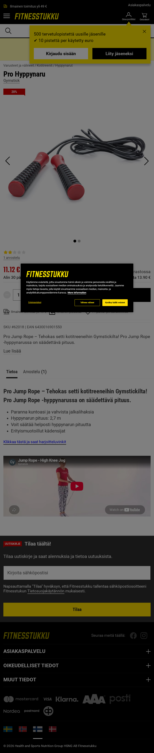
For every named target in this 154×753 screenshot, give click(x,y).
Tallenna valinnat (87, 302)
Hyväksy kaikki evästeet (115, 302)
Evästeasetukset (34, 302)
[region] (77, 288)
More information (77, 292)
